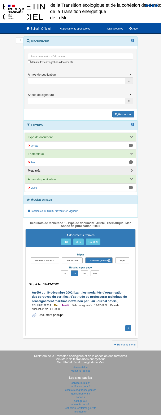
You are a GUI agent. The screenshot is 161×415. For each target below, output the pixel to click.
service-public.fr (80, 382)
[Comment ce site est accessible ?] (146, 5)
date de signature (99, 260)
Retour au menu (126, 344)
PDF (66, 242)
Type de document (40, 137)
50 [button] (84, 273)
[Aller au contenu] (150, 5)
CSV (78, 242)
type (122, 260)
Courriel (93, 242)
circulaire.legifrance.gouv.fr (80, 390)
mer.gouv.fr (80, 411)
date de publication (44, 260)
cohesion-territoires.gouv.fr (80, 408)
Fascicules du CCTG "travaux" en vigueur (54, 211)
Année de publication (42, 179)
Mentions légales (80, 370)
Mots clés (34, 170)
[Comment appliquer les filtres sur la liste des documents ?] (132, 124)
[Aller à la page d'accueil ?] (156, 5)
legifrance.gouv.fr (80, 386)
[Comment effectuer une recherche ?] (132, 40)
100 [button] (95, 273)
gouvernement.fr (80, 393)
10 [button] (64, 273)
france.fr (80, 397)
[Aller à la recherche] (153, 5)
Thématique (36, 154)
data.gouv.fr (80, 400)
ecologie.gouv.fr (80, 404)
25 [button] (74, 273)
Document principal (51, 315)
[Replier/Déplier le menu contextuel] (20, 40)
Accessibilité (80, 367)
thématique (72, 260)
